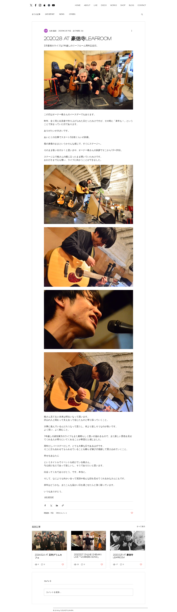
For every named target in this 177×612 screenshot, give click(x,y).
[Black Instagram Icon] (40, 5)
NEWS (61, 14)
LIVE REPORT (49, 14)
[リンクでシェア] (63, 505)
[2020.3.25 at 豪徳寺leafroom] (127, 540)
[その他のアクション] (131, 30)
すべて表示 (141, 526)
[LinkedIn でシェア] (57, 505)
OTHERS (72, 14)
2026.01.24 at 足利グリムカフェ (48, 556)
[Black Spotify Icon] (49, 5)
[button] (142, 14)
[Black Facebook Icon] (35, 5)
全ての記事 (36, 14)
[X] (31, 5)
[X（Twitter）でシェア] (51, 505)
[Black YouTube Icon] (53, 5)
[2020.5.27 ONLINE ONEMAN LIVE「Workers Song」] (88, 540)
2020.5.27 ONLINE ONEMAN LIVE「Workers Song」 (87, 555)
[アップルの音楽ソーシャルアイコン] (44, 5)
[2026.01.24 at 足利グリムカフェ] (49, 540)
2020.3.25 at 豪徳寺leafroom (123, 556)
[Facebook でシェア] (45, 505)
